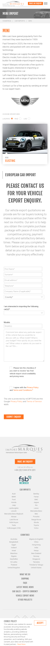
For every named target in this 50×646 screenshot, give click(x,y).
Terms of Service (34, 401)
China (36, 542)
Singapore (36, 559)
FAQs (25, 583)
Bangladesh (13, 542)
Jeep (14, 505)
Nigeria (13, 556)
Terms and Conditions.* (23, 390)
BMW (14, 497)
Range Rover (36, 519)
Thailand (14, 565)
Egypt (14, 545)
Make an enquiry (35, 3)
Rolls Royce (13, 522)
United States (36, 568)
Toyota (36, 525)
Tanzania (36, 562)
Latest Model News (25, 587)
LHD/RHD (6, 119)
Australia (14, 539)
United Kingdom (14, 568)
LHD (25, 119)
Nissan (13, 517)
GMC (36, 499)
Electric (10, 160)
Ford (14, 499)
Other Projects (25, 599)
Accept (40, 622)
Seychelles (14, 559)
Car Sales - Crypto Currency (25, 591)
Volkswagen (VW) (14, 528)
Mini (36, 514)
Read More (21, 644)
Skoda (36, 522)
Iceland (14, 547)
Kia (36, 505)
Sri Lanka (13, 562)
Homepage (7, 21)
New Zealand (36, 553)
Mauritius (13, 553)
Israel (14, 550)
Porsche (36, 517)
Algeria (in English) (36, 539)
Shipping (25, 578)
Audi (14, 494)
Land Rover (14, 519)
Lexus (36, 508)
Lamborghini (13, 508)
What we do (25, 574)
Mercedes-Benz (36, 511)
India (36, 547)
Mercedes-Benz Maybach (13, 514)
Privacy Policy (32, 387)
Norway (36, 556)
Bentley (36, 494)
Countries (25, 534)
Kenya (36, 550)
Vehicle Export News (25, 595)
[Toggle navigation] (45, 3)
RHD (16, 119)
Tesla (14, 525)
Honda (13, 502)
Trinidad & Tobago (36, 565)
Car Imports (20, 21)
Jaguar (36, 502)
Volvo (36, 528)
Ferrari (36, 497)
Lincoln (14, 511)
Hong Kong (36, 545)
